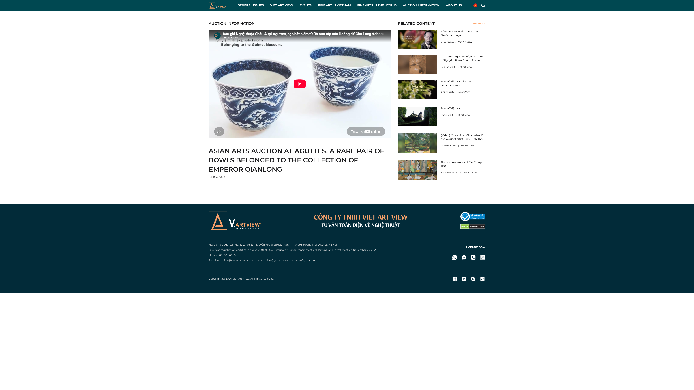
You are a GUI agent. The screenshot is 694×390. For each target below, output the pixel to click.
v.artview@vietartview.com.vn (236, 260)
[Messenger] (464, 257)
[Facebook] (455, 279)
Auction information (232, 23)
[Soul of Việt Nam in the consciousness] (417, 89)
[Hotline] (473, 257)
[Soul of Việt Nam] (417, 116)
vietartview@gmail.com (272, 260)
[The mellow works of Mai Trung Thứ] (417, 170)
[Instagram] (473, 279)
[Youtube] (464, 279)
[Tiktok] (482, 279)
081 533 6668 (227, 255)
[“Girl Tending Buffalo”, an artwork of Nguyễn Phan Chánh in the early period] (417, 64)
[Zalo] (482, 257)
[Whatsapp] (455, 257)
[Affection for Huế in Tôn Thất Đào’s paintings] (417, 39)
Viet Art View (240, 278)
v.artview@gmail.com (304, 260)
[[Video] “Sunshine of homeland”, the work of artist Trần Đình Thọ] (417, 143)
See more (479, 23)
